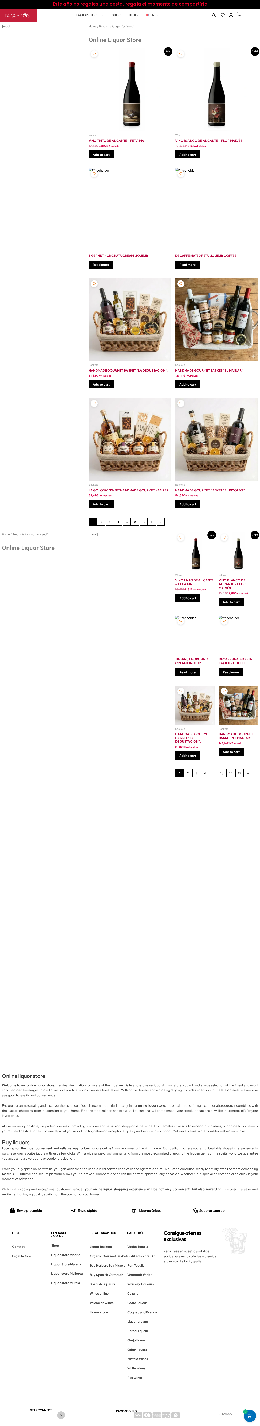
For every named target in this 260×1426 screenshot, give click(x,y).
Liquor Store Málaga (66, 1264)
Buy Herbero (99, 1265)
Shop (116, 15)
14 (231, 773)
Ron (130, 1265)
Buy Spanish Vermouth (106, 1275)
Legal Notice (21, 1256)
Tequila (143, 1246)
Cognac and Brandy (142, 1312)
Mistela (132, 1359)
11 (152, 522)
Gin (152, 1256)
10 (143, 522)
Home (92, 26)
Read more (101, 264)
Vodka (132, 1246)
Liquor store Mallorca (67, 1273)
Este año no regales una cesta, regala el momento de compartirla (130, 4)
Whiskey (133, 1284)
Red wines (135, 1377)
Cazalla (132, 1293)
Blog (133, 15)
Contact (18, 1246)
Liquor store (87, 15)
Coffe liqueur (137, 1303)
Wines (143, 1359)
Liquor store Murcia (65, 1283)
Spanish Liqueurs (102, 1284)
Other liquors (137, 1349)
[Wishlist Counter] (223, 15)
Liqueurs (147, 1284)
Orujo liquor (136, 1340)
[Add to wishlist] (94, 54)
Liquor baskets (101, 1246)
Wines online (99, 1293)
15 (239, 773)
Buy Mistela (117, 1265)
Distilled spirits (138, 1256)
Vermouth (134, 1275)
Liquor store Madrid (65, 1255)
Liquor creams (138, 1321)
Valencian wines (102, 1303)
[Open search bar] (214, 15)
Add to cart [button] (101, 154)
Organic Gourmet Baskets (109, 1256)
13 (222, 773)
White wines (136, 1368)
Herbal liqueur (137, 1331)
